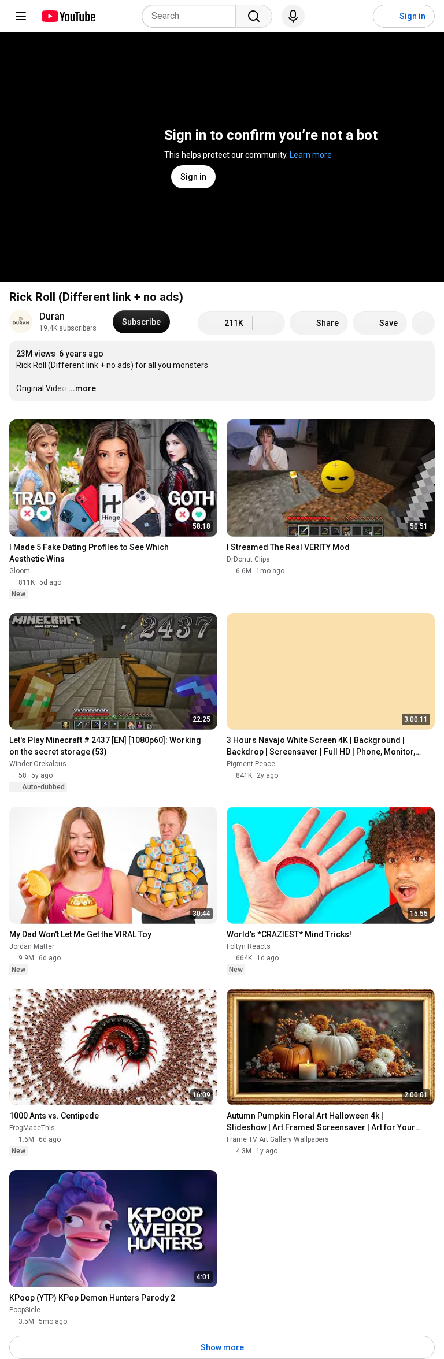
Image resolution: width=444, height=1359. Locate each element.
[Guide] (21, 16)
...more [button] (82, 388)
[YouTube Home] (67, 16)
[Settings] (357, 16)
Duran (52, 316)
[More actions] (423, 323)
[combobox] (192, 16)
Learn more (311, 154)
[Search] (253, 16)
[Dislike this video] (269, 323)
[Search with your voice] (293, 16)
